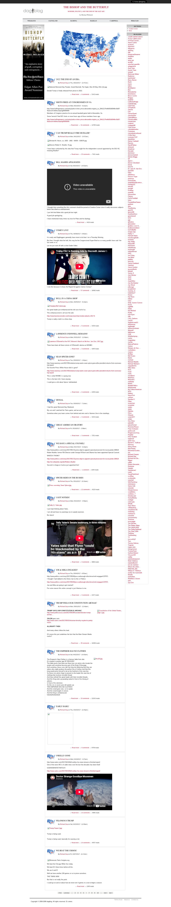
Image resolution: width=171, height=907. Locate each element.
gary (129, 206)
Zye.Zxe (131, 582)
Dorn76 (130, 167)
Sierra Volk (131, 486)
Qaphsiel (131, 439)
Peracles (135, 21)
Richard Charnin (133, 454)
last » (110, 893)
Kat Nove (131, 297)
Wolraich (31, 21)
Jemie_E (131, 273)
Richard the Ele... (134, 458)
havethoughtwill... (134, 238)
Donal (130, 165)
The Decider (132, 523)
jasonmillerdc (132, 269)
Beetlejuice (131, 88)
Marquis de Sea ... (134, 348)
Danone (130, 143)
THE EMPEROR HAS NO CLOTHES (71, 651)
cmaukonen (132, 121)
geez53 (130, 210)
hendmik (131, 240)
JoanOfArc (131, 281)
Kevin (130, 305)
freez (129, 200)
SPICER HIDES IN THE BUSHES (69, 477)
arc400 (130, 62)
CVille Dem (132, 135)
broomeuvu (131, 94)
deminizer (131, 153)
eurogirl (130, 188)
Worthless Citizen (134, 579)
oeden (130, 407)
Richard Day (64, 83)
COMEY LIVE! (62, 230)
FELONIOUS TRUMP (65, 820)
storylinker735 (132, 510)
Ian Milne (131, 257)
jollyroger (131, 287)
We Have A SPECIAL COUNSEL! (70, 443)
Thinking (131, 533)
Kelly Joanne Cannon (135, 303)
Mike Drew (131, 368)
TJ (129, 537)
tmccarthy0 (132, 539)
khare (130, 309)
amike (130, 58)
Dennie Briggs (132, 157)
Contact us (134, 900)
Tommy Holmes (133, 543)
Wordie (130, 575)
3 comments (85, 349)
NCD (129, 391)
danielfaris (131, 139)
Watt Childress (133, 561)
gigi (129, 220)
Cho (129, 111)
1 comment (85, 470)
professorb (131, 431)
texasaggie (131, 521)
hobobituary (132, 247)
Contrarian (131, 131)
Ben (129, 90)
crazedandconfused (134, 133)
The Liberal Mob (133, 527)
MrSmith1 (131, 379)
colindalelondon (133, 129)
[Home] (33, 13)
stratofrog (131, 512)
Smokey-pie (132, 496)
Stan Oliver (132, 506)
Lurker (130, 338)
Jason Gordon (132, 267)
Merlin (130, 358)
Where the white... (134, 567)
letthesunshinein (133, 328)
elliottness (131, 175)
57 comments (85, 290)
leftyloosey (131, 324)
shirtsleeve (131, 484)
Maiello (93, 21)
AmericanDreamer (134, 54)
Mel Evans (131, 356)
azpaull (130, 72)
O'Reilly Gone (63, 755)
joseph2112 (132, 289)
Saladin (130, 468)
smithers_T (132, 494)
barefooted (131, 78)
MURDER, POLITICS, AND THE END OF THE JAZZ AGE (86, 11)
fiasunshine (132, 194)
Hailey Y (131, 234)
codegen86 (131, 125)
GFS (129, 218)
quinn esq (131, 441)
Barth (130, 82)
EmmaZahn (132, 180)
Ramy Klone (132, 446)
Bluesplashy (132, 92)
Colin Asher (132, 127)
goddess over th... (134, 226)
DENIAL (59, 400)
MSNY (130, 383)
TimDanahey (132, 535)
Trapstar (131, 545)
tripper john (131, 547)
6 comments (85, 94)
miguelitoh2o (132, 366)
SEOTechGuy (132, 482)
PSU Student (132, 437)
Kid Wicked (132, 310)
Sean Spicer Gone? (65, 356)
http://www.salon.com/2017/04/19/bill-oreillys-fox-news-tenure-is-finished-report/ (73, 771)
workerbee (131, 577)
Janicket (131, 265)
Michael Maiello (133, 362)
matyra (130, 352)
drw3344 (131, 171)
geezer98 (131, 212)
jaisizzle (130, 261)
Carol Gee (131, 106)
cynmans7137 (132, 137)
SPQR (130, 504)
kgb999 (130, 307)
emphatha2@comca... (135, 182)
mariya (130, 346)
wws (129, 580)
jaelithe (130, 259)
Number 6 (131, 399)
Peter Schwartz (133, 429)
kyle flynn (131, 314)
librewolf (130, 330)
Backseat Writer (133, 74)
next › (105, 893)
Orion (130, 413)
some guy (131, 502)
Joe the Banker (133, 283)
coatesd (130, 123)
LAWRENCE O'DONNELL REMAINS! (72, 333)
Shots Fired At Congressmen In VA (73, 102)
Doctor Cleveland (133, 163)
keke (129, 301)
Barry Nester (132, 80)
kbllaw (130, 299)
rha (129, 452)
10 (98, 893)
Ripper (130, 460)
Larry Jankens (132, 318)
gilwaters (131, 222)
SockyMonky (132, 498)
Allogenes (131, 48)
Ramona (73, 21)
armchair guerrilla (133, 64)
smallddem (131, 492)
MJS (129, 370)
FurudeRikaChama (134, 202)
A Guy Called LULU (134, 39)
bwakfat (130, 100)
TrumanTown (132, 551)
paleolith (131, 423)
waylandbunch (132, 563)
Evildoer (130, 190)
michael (130, 360)
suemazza (131, 513)
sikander (131, 488)
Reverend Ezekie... (134, 450)
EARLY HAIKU (62, 706)
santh (130, 472)
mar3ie (130, 342)
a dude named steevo (135, 37)
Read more (75, 94)
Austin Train (132, 70)
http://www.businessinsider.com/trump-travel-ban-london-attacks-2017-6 (71, 316)
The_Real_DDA (133, 531)
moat (129, 372)
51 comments (85, 125)
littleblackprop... (133, 336)
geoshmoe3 (132, 216)
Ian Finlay (131, 255)
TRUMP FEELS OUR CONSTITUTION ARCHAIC (76, 603)
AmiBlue (131, 56)
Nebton (130, 393)
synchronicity (132, 517)
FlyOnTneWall (132, 198)
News (130, 30)
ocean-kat (131, 403)
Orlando (130, 415)
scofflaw (131, 476)
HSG (129, 253)
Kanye (130, 295)
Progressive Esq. (134, 433)
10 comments (85, 842)
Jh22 (129, 277)
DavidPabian (132, 145)
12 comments (85, 489)
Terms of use (118, 900)
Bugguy (130, 98)
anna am (131, 60)
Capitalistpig (132, 104)
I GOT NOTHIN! (63, 497)
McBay (130, 354)
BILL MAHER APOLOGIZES (68, 162)
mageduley (131, 340)
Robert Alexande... (134, 464)
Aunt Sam (131, 68)
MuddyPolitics (132, 385)
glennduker (131, 224)
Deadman (131, 149)
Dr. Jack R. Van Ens (135, 169)
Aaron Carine (132, 42)
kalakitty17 (131, 293)
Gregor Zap (132, 232)
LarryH (130, 320)
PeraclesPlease (133, 427)
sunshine (131, 515)
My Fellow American (135, 389)
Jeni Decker (132, 275)
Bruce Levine (132, 96)
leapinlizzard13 (133, 322)
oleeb (130, 409)
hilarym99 (131, 243)
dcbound (131, 147)
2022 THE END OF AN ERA (67, 79)
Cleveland (53, 21)
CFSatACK (131, 108)
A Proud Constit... (134, 41)
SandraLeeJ (132, 470)
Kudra (130, 312)
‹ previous (66, 893)
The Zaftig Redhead (134, 529)
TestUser (131, 519)
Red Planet (131, 448)
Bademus (131, 76)
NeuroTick (131, 395)
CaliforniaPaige (133, 102)
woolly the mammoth (135, 573)
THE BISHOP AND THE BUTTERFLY (86, 7)
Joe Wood (131, 285)
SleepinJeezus (133, 490)
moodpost (131, 376)
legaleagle (131, 326)
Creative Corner (133, 28)
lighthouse (131, 332)
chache (130, 109)
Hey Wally (131, 242)
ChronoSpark (132, 113)
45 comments (85, 643)
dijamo (130, 161)
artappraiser (132, 66)
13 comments (85, 813)
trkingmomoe (132, 549)
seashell (131, 480)
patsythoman (132, 425)
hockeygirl (131, 249)
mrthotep (131, 381)
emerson (131, 178)
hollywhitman (132, 251)
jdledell (130, 271)
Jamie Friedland (133, 263)
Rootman (131, 466)
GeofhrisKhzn (132, 214)
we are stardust (133, 565)
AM (129, 52)
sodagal (130, 500)
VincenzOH (132, 555)
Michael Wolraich (133, 364)
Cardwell (114, 21)
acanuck (131, 44)
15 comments (85, 154)
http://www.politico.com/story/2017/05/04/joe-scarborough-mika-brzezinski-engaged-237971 (77, 582)
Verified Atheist (133, 553)
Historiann (131, 245)
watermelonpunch (134, 559)
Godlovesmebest (133, 228)
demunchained (133, 155)
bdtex (130, 86)
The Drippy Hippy (134, 525)
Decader (131, 151)
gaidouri (130, 204)
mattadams (132, 350)
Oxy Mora (131, 421)
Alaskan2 (131, 46)
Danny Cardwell (133, 141)
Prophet (130, 435)
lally (129, 316)
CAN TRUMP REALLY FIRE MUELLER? (73, 133)
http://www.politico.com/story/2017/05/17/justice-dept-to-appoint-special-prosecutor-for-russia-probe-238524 (83, 459)
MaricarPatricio (133, 344)
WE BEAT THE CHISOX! (66, 850)
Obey (130, 401)
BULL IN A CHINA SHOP (66, 298)
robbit (130, 462)
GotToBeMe (132, 230)
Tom (129, 541)
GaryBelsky (132, 208)
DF (129, 159)
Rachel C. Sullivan (134, 443)
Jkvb (129, 279)
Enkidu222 (131, 184)
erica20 (130, 186)
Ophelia (130, 411)
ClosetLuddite (132, 119)
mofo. (130, 374)
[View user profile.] (90, 72)
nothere (130, 397)
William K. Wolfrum (134, 571)
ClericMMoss (132, 117)
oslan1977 (131, 417)
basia (130, 84)
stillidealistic (132, 508)
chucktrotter (132, 115)
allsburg (130, 50)
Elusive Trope (132, 176)
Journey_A (131, 291)
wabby (130, 557)
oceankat (131, 405)
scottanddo (131, 478)
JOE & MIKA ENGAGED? (67, 569)
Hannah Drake (132, 236)
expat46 (130, 192)
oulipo (130, 419)
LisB (129, 334)
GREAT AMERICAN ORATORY (69, 424)
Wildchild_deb (132, 569)
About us (127, 900)
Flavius (130, 196)
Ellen (129, 173)
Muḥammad (132, 387)
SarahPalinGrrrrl (133, 474)
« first (60, 893)
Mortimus (131, 377)
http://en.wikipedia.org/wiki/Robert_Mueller (61, 462)
